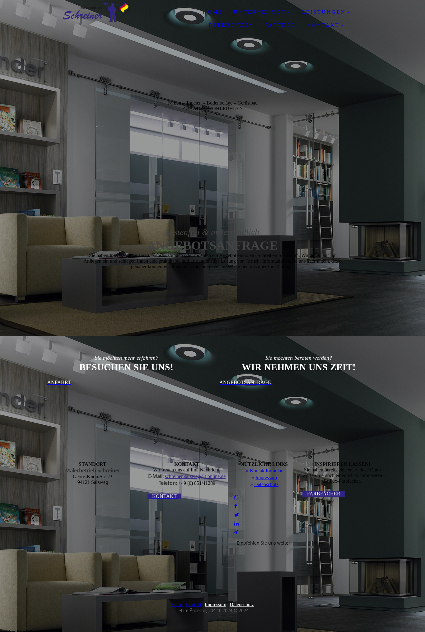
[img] (97, 22)
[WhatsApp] (236, 497)
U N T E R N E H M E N (259, 12)
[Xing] (236, 532)
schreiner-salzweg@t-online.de (195, 476)
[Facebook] (235, 506)
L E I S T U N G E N (323, 12)
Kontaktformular (266, 470)
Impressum (266, 477)
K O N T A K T (323, 25)
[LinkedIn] (236, 523)
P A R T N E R (280, 25)
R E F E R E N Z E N (231, 25)
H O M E (212, 12)
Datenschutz (266, 484)
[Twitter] (236, 514)
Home (177, 604)
